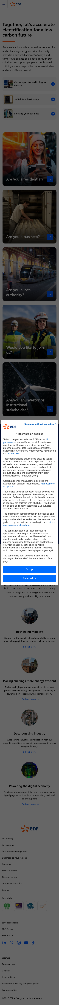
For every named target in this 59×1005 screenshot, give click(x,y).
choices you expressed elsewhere (29, 523)
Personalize (29, 578)
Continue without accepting (39, 424)
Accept (29, 569)
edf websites (13, 453)
